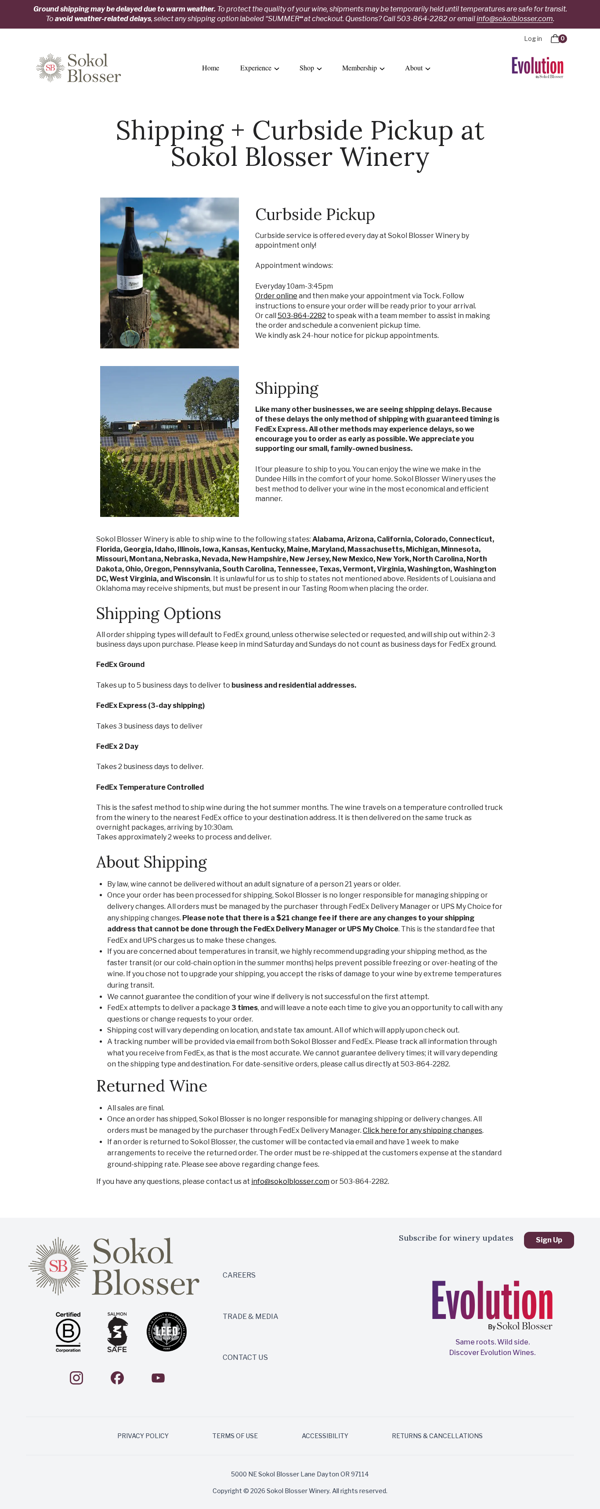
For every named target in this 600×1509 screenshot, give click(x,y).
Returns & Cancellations (437, 1435)
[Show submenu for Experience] (276, 69)
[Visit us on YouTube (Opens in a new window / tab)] (158, 1378)
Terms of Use (235, 1435)
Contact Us (245, 1357)
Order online (276, 296)
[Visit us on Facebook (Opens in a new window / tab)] (117, 1378)
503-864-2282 (302, 315)
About (414, 67)
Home (210, 67)
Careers (239, 1275)
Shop (307, 67)
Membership (359, 67)
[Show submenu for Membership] (382, 69)
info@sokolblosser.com (515, 19)
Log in (533, 38)
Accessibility (325, 1435)
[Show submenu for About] (428, 69)
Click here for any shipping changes (422, 1130)
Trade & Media (250, 1316)
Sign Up (549, 1240)
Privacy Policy (143, 1435)
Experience (255, 67)
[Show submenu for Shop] (319, 69)
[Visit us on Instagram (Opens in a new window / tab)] (76, 1378)
